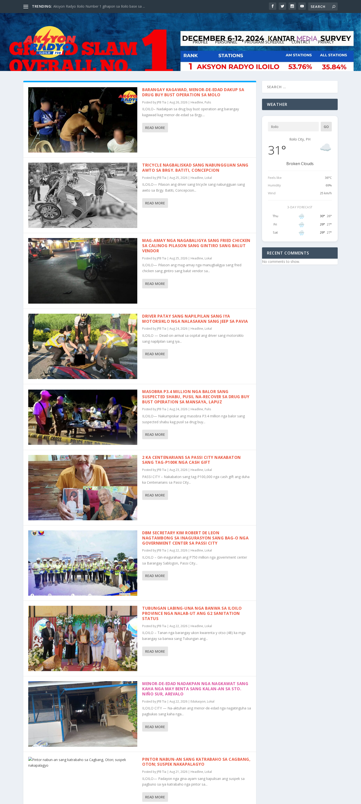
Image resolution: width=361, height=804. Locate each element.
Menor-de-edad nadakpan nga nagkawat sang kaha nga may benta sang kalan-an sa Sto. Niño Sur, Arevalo (195, 689)
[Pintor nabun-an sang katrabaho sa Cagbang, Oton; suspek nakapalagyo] (82, 763)
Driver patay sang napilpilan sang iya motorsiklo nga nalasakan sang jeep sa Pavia (195, 318)
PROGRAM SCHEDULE (264, 42)
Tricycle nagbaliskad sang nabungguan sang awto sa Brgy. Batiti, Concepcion (195, 167)
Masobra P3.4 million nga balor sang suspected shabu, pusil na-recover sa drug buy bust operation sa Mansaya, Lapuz (196, 397)
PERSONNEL (226, 42)
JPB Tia (161, 102)
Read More (155, 127)
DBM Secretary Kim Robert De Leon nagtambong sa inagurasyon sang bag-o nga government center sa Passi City (195, 538)
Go (326, 126)
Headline (197, 102)
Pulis (208, 102)
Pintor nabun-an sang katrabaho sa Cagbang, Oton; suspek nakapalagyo (196, 762)
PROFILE (200, 42)
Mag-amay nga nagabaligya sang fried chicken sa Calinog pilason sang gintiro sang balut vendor (196, 246)
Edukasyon (198, 701)
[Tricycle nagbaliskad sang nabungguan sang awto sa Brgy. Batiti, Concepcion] (82, 195)
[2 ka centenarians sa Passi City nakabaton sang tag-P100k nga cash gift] (82, 487)
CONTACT (301, 42)
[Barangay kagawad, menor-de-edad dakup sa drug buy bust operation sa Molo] (82, 120)
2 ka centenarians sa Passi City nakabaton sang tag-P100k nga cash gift (191, 460)
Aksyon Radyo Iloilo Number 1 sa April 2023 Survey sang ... (99, 6)
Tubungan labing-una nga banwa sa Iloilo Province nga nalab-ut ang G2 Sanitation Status (192, 613)
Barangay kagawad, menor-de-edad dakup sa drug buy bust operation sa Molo (193, 92)
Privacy (326, 42)
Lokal (208, 178)
